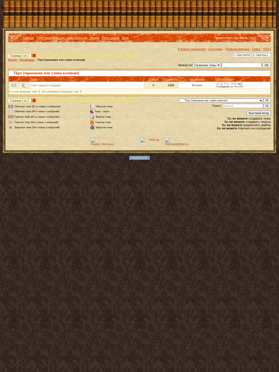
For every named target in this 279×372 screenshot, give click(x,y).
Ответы (153, 79)
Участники (215, 49)
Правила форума (237, 49)
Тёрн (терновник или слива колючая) (61, 60)
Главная (28, 37)
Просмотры (170, 79)
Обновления (224, 79)
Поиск (256, 49)
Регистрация (110, 37)
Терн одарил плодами (46, 85)
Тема (34, 79)
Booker (197, 85)
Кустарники (27, 60)
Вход (125, 37)
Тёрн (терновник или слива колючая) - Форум (67, 37)
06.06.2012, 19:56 (226, 84)
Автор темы (197, 79)
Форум (12, 60)
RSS (253, 37)
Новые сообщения (192, 49)
